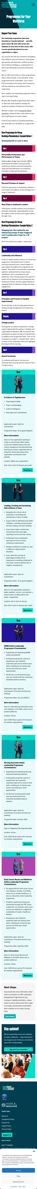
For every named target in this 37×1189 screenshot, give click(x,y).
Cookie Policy (13, 1186)
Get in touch (9, 1016)
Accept (18, 1170)
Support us (7, 1135)
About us (5, 1116)
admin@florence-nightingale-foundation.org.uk (18, 1148)
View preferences (18, 1182)
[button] (34, 1151)
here (3, 126)
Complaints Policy (8, 1119)
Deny (18, 1176)
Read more (28, 470)
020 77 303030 (7, 1145)
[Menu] (33, 5)
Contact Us (5, 1122)
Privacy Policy (22, 1186)
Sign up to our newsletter (18, 1049)
